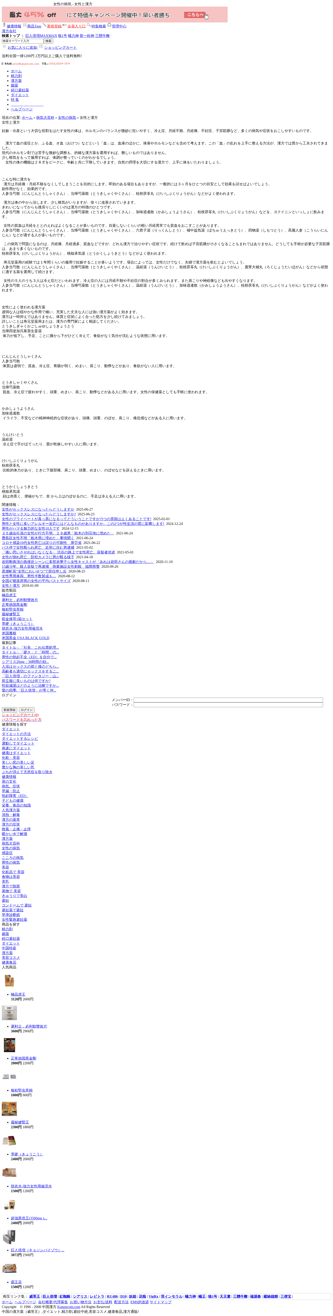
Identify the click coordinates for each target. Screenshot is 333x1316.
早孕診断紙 (11, 915)
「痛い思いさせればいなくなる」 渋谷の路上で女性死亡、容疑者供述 (58, 552)
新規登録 (54, 26)
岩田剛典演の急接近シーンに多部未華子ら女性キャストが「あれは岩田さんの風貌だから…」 (78, 562)
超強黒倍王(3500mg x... (29, 1218)
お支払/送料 (102, 1302)
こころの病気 (13, 858)
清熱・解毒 (11, 815)
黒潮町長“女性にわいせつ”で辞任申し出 (34, 571)
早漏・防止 (11, 791)
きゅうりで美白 (14, 896)
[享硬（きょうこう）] (9, 1147)
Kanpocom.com (68, 1307)
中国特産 (9, 948)
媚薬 (5, 934)
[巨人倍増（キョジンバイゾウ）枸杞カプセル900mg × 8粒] (9, 1243)
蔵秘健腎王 (11, 614)
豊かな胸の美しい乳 (18, 767)
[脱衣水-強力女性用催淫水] (9, 1179)
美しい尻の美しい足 (18, 762)
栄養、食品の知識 (16, 805)
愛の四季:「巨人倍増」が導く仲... (29, 690)
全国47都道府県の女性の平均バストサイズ (36, 581)
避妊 (5, 900)
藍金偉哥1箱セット (17, 619)
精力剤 (7, 929)
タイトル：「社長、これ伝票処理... (30, 647)
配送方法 (121, 1302)
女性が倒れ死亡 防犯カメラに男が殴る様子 (38, 557)
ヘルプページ (25, 1302)
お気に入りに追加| (23, 47)
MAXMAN (48, 36)
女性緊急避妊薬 (14, 919)
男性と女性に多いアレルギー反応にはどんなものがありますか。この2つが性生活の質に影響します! (83, 524)
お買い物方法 (81, 1302)
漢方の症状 (11, 824)
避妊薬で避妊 (13, 910)
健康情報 (14, 26)
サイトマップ (160, 1302)
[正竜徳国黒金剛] (9, 1051)
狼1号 (62, 36)
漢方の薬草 (11, 819)
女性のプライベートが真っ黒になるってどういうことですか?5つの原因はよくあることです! (76, 519)
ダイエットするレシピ (20, 739)
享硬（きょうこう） (18, 624)
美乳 (5, 881)
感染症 (7, 853)
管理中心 (119, 26)
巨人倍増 (32, 36)
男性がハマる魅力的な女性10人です (31, 528)
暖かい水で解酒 (14, 834)
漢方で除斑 (11, 886)
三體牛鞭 (102, 36)
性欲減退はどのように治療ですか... (30, 685)
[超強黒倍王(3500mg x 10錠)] (9, 1211)
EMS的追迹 (139, 1302)
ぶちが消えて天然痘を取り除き (27, 772)
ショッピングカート (60, 47)
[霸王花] (9, 1275)
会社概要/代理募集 (53, 1302)
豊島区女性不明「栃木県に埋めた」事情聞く (38, 538)
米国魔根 (9, 633)
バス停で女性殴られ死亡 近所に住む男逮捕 (38, 547)
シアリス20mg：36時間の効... (25, 662)
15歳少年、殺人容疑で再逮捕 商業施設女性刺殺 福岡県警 (51, 566)
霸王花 (16, 1282)
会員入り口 (77, 26)
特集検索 (99, 26)
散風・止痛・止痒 (16, 829)
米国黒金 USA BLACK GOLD (25, 638)
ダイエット (11, 729)
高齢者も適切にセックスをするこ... (30, 671)
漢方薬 (7, 839)
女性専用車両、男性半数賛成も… (29, 576)
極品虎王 (9, 595)
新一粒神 (87, 36)
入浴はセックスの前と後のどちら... (30, 666)
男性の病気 (11, 862)
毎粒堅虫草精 (13, 609)
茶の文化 (9, 781)
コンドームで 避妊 (17, 905)
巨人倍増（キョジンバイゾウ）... (37, 1250)
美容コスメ (11, 958)
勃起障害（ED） (15, 796)
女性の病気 (67, 117)
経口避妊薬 (11, 939)
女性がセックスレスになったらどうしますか (38, 509)
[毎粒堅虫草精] (9, 1083)
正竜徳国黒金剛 (14, 605)
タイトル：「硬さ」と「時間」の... (30, 652)
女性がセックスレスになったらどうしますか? (39, 514)
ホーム (27, 117)
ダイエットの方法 (16, 734)
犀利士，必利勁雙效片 (20, 600)
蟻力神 (73, 36)
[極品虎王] (9, 987)
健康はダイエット (16, 753)
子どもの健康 (13, 800)
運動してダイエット (18, 743)
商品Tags (34, 26)
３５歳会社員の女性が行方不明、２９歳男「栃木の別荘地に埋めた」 (58, 533)
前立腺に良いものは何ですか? (26, 681)
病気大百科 (45, 117)
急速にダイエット (16, 748)
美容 (5, 867)
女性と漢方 (11, 585)
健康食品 (9, 962)
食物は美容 (11, 877)
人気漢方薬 (11, 810)
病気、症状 (11, 786)
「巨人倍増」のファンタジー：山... (30, 676)
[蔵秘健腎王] (9, 1115)
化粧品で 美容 (13, 872)
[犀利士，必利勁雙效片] (9, 1019)
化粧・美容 (11, 758)
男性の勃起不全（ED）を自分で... (29, 657)
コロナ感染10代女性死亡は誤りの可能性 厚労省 (42, 543)
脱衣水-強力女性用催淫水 (22, 628)
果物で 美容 (11, 891)
